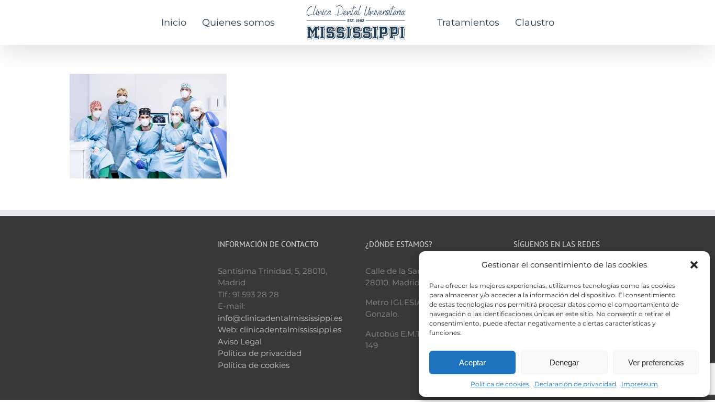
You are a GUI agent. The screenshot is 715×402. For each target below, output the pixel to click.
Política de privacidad (259, 353)
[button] (694, 265)
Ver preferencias (656, 362)
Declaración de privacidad (575, 384)
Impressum (639, 384)
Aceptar (472, 362)
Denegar (564, 362)
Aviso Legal (240, 342)
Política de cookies (500, 384)
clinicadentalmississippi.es (290, 329)
